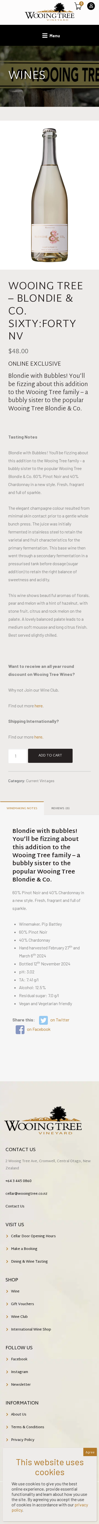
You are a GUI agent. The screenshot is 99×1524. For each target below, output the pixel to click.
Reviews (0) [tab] (60, 808)
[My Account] (91, 6)
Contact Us (20, 1150)
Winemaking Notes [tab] (22, 808)
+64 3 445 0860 (19, 1181)
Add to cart (50, 755)
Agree (90, 1452)
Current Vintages (40, 780)
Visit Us (15, 1225)
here (39, 705)
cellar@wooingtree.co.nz (26, 1194)
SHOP (12, 1280)
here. (38, 736)
